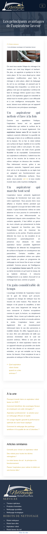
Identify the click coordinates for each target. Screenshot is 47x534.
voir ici (25, 179)
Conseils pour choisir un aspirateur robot (22, 450)
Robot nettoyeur (14, 44)
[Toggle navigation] (42, 6)
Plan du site (23, 533)
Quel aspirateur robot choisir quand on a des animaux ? (15, 369)
